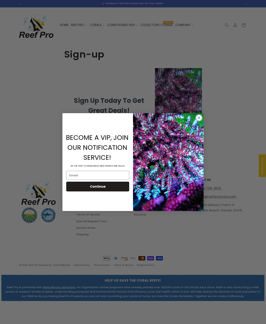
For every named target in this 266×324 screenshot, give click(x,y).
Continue (98, 186)
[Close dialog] (199, 118)
